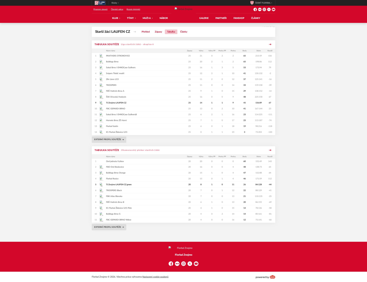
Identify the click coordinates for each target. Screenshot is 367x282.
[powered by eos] (265, 277)
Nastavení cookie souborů (155, 277)
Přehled (146, 32)
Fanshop (239, 18)
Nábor (164, 18)
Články (255, 18)
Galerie (204, 18)
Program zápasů (100, 9)
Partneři (221, 18)
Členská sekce (117, 9)
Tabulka (171, 32)
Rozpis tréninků (133, 9)
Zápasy (158, 32)
